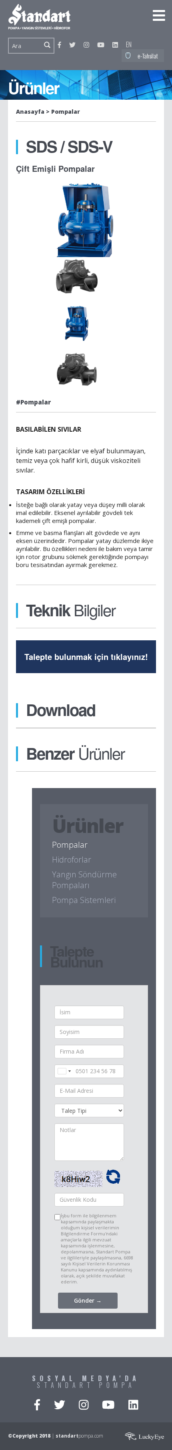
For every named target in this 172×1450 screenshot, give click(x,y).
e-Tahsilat (148, 55)
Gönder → (88, 1300)
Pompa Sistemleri (84, 900)
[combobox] (64, 1071)
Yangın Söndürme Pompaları (84, 880)
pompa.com (79, 1435)
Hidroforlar (71, 859)
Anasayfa (30, 111)
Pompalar (65, 111)
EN (129, 44)
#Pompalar (33, 402)
